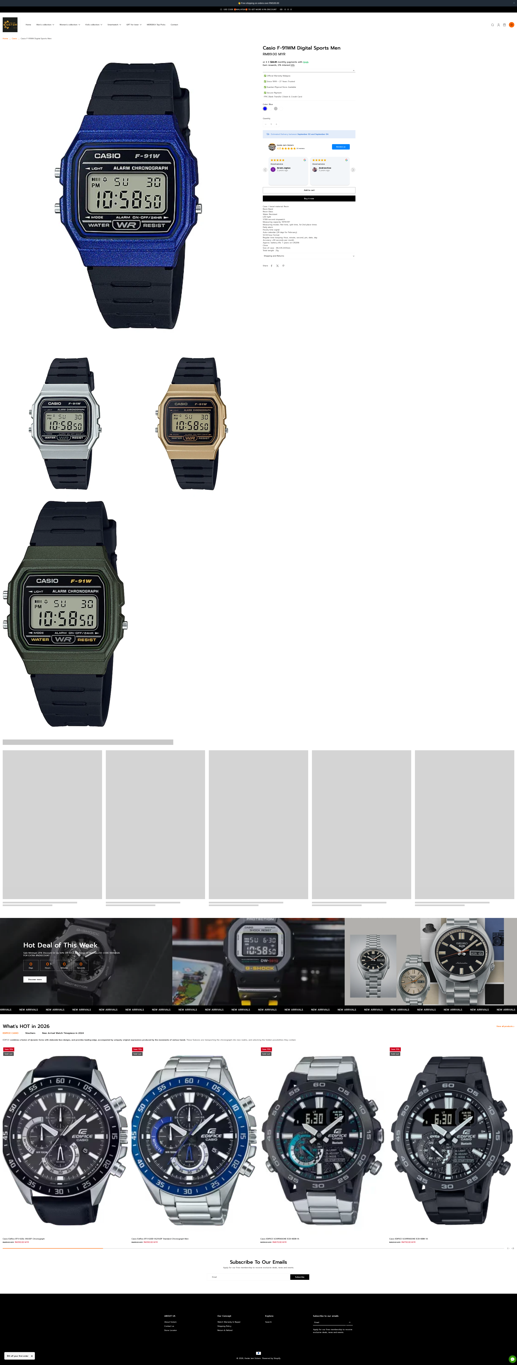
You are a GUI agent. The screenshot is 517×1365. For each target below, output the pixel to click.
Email (214, 1277)
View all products (504, 1026)
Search (268, 1322)
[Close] (32, 1356)
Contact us (169, 1326)
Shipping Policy (224, 1326)
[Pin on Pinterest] (283, 266)
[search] (492, 24)
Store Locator (170, 1330)
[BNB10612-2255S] (281, 109)
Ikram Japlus (283, 168)
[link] (513, 1026)
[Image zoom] (128, 196)
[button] (309, 190)
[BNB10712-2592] (270, 109)
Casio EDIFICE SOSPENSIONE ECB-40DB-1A (279, 1238)
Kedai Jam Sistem (285, 145)
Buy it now (309, 198)
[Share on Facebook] (272, 266)
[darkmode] (511, 24)
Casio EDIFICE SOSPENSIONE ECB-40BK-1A (408, 1238)
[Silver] (276, 109)
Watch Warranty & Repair (229, 1322)
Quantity (266, 118)
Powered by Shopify (271, 1358)
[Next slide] (353, 170)
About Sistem (170, 1322)
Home (5, 38)
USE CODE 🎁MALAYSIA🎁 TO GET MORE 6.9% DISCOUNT (258, 9)
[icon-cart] (504, 24)
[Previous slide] (265, 170)
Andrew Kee (325, 168)
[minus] (265, 124)
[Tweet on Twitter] (277, 266)
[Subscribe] (349, 1322)
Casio (14, 38)
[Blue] (265, 109)
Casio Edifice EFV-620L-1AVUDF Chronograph (24, 1238)
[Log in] (498, 24)
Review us (340, 146)
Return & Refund (224, 1330)
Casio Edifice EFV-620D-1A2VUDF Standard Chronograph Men (160, 1238)
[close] (514, 3)
